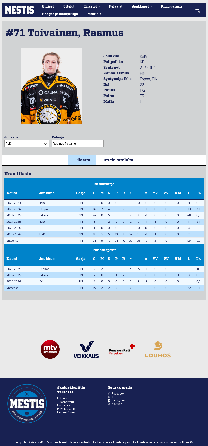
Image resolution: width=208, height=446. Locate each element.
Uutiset (48, 6)
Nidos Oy (187, 442)
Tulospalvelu (65, 402)
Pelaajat (116, 6)
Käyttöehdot (87, 442)
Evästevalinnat (146, 442)
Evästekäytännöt (124, 442)
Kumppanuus (171, 6)
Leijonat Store (66, 412)
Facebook (118, 393)
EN (197, 12)
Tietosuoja (104, 442)
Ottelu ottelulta (118, 160)
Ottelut (69, 6)
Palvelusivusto (66, 409)
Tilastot (82, 160)
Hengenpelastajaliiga (60, 14)
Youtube (117, 404)
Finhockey (63, 405)
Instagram (118, 400)
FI (197, 8)
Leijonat (62, 398)
